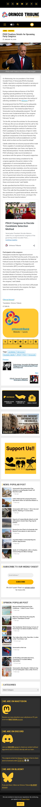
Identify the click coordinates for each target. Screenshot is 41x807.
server (13, 747)
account (16, 719)
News (5, 30)
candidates (12, 352)
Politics (11, 30)
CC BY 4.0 (20, 761)
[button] (5, 26)
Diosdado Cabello (9, 355)
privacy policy (30, 588)
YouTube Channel (29, 24)
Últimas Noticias (8, 299)
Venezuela (31, 355)
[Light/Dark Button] (12, 25)
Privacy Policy (25, 799)
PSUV (25, 355)
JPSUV (19, 355)
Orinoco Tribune (23, 758)
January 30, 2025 (10, 39)
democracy (21, 352)
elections (25, 101)
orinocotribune (20, 328)
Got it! (20, 804)
